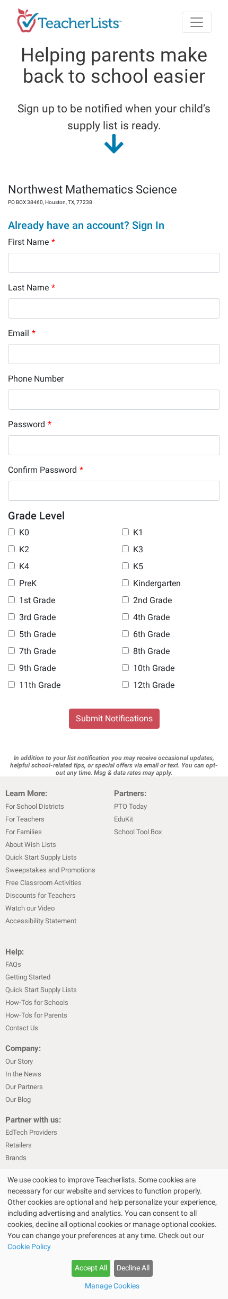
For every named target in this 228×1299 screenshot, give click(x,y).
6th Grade (151, 634)
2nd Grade (152, 600)
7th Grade (37, 651)
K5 (138, 566)
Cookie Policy (29, 1246)
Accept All (91, 1267)
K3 (138, 549)
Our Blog (18, 1099)
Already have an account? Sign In (86, 225)
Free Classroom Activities (43, 883)
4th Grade (151, 617)
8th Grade (151, 651)
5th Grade (37, 634)
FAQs (13, 964)
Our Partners (24, 1087)
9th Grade (37, 668)
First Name (31, 242)
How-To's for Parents (36, 1015)
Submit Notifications (114, 718)
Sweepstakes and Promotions (50, 870)
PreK (28, 583)
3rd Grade (37, 617)
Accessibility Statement (40, 921)
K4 (24, 566)
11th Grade (39, 685)
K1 (138, 532)
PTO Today (130, 806)
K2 (24, 549)
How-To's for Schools (36, 1002)
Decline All (133, 1267)
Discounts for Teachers (40, 895)
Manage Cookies (112, 1286)
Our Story (19, 1061)
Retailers (18, 1145)
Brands (16, 1158)
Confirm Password (45, 470)
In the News (23, 1074)
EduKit (123, 819)
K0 (24, 532)
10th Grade (153, 668)
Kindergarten (157, 583)
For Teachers (25, 819)
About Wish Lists (30, 845)
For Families (23, 832)
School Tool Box (138, 832)
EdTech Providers (31, 1132)
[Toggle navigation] (197, 22)
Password (29, 424)
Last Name (31, 287)
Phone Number (36, 379)
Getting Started (27, 977)
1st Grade (37, 600)
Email (22, 333)
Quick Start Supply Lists (41, 857)
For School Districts (34, 806)
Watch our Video (30, 908)
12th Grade (153, 685)
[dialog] (114, 1234)
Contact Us (21, 1028)
